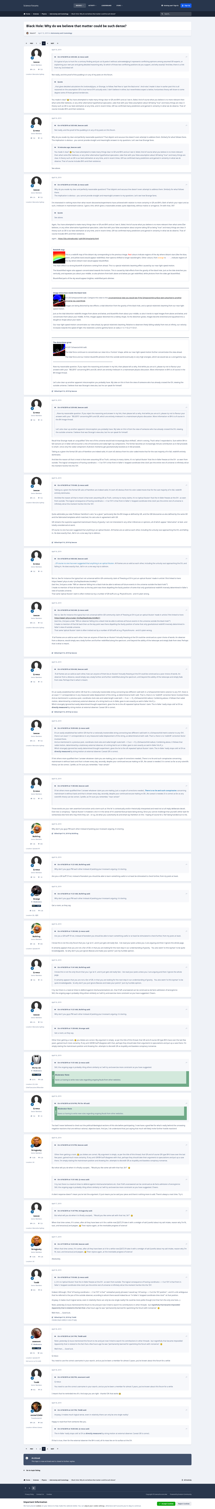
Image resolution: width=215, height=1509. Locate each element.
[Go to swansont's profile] (36, 1333)
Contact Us (40, 1494)
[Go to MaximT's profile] (27, 33)
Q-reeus (81, 57)
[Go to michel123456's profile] (36, 1407)
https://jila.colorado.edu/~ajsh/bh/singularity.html (78, 238)
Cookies (49, 1494)
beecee (36, 62)
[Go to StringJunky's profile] (36, 1142)
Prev (31, 43)
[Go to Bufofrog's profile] (36, 828)
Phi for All (36, 1068)
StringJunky (36, 1150)
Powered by (180, 1494)
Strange (36, 899)
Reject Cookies (183, 1504)
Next (52, 43)
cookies (38, 1506)
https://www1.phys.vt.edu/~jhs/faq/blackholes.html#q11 (77, 618)
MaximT (33, 33)
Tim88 (36, 1282)
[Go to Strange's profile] (36, 890)
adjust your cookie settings (94, 1506)
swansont (36, 1341)
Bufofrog (36, 836)
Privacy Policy (29, 1494)
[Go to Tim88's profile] (36, 1274)
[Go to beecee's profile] (36, 54)
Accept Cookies (167, 1504)
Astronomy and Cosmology (61, 33)
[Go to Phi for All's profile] (36, 1059)
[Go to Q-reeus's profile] (36, 122)
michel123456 (36, 1415)
